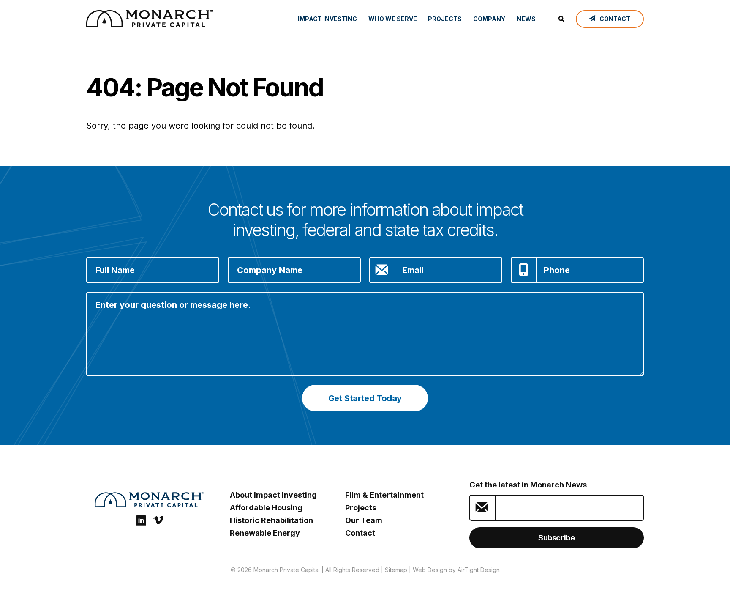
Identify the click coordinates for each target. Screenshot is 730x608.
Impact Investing (327, 18)
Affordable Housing (266, 507)
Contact (360, 533)
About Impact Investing (273, 494)
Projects (445, 18)
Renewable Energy (265, 533)
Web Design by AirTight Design (456, 569)
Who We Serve (392, 18)
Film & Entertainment (384, 494)
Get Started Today (365, 398)
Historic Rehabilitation (271, 520)
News (526, 18)
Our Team (363, 520)
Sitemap (396, 569)
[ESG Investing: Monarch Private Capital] (149, 18)
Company (489, 18)
